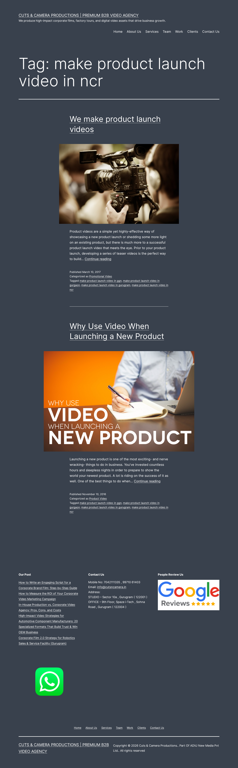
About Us (134, 32)
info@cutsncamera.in (111, 587)
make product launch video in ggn (101, 280)
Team (167, 32)
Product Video (98, 498)
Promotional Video (100, 276)
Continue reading (98, 259)
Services (152, 32)
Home (118, 32)
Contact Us (210, 32)
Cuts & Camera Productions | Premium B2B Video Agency (79, 15)
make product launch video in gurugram (105, 285)
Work (179, 32)
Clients (192, 32)
